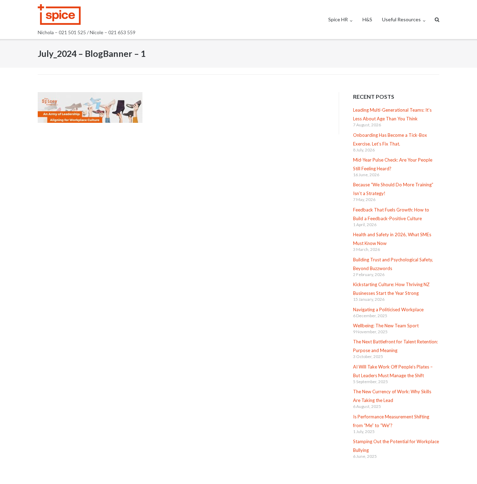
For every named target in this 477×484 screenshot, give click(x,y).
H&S (367, 19)
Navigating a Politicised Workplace (388, 309)
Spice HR (338, 19)
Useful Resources (401, 19)
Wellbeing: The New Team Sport (386, 325)
